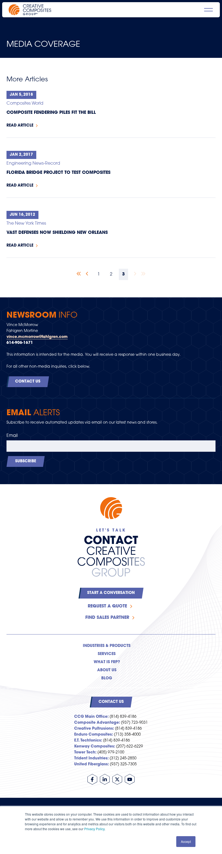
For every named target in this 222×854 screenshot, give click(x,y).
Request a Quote (107, 606)
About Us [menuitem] (106, 670)
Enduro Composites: (93, 735)
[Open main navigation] (208, 9)
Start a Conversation (111, 593)
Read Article (19, 126)
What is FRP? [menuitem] (107, 662)
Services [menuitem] (107, 654)
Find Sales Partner (107, 618)
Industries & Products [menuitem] (106, 646)
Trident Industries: (91, 758)
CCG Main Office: (91, 717)
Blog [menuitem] (106, 678)
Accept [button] (186, 841)
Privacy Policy (94, 828)
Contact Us (27, 382)
